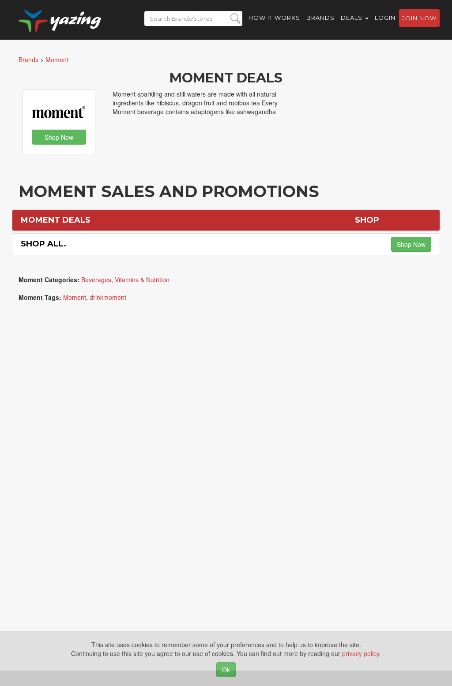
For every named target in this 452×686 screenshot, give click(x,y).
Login (385, 17)
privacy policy (360, 653)
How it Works (274, 17)
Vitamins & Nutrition (142, 279)
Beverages (96, 279)
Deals (352, 17)
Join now (419, 18)
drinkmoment (108, 297)
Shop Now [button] (59, 137)
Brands (320, 17)
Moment (74, 297)
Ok (226, 669)
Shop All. (43, 244)
